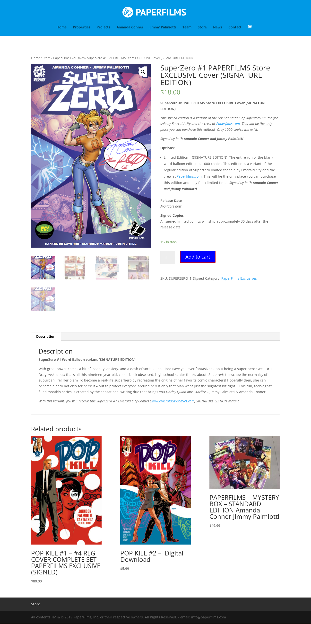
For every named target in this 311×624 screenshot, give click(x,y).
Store (202, 27)
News (217, 27)
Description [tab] (45, 336)
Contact (235, 27)
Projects (103, 27)
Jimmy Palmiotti (163, 27)
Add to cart (197, 256)
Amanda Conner (130, 27)
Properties (81, 27)
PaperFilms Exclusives (69, 58)
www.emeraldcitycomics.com (172, 401)
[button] (142, 72)
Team (186, 27)
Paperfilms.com (228, 123)
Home (62, 27)
